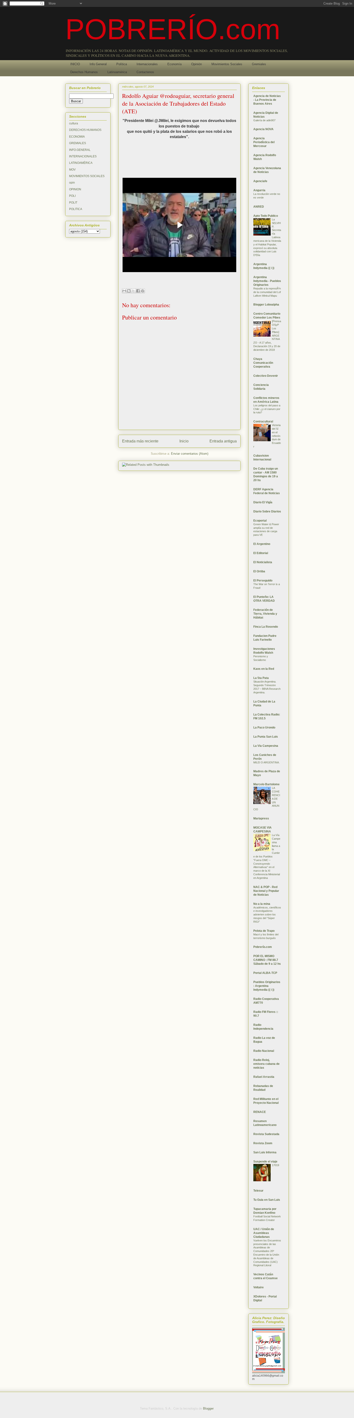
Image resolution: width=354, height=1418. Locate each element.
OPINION (75, 189)
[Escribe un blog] (128, 290)
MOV (72, 169)
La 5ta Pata (261, 678)
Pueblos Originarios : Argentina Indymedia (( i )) (266, 985)
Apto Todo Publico (265, 215)
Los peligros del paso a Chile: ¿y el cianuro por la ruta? (266, 409)
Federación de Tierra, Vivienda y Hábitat (265, 613)
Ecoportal (260, 520)
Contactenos (145, 72)
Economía (174, 64)
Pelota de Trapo (264, 931)
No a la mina (261, 904)
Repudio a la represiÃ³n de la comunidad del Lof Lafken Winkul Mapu (267, 292)
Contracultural (263, 421)
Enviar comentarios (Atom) (189, 453)
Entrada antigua (223, 441)
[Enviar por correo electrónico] (124, 290)
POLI (72, 196)
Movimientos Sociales (226, 64)
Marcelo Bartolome (266, 784)
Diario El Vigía (262, 502)
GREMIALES (77, 143)
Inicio (184, 441)
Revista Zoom (262, 1143)
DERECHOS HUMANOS (85, 130)
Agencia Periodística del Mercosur (264, 142)
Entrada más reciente (140, 441)
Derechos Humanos (84, 72)
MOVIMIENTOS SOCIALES (87, 176)
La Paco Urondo (264, 727)
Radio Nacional (263, 1051)
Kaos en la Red (263, 669)
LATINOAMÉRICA (80, 163)
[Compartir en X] (133, 290)
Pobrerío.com (262, 947)
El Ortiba (259, 571)
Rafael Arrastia (263, 1077)
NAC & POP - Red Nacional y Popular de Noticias (266, 890)
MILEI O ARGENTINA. (266, 762)
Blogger (208, 1408)
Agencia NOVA (263, 129)
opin (72, 182)
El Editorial (260, 553)
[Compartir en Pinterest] (142, 290)
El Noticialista (262, 562)
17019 (275, 1165)
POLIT (73, 202)
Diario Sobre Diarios (267, 511)
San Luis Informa (264, 1152)
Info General (98, 64)
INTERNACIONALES (83, 156)
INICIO (75, 64)
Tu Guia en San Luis (266, 1199)
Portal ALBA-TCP (265, 973)
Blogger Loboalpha (266, 304)
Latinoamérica (117, 72)
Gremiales (259, 64)
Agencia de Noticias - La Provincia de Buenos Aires (267, 99)
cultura (73, 123)
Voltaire (258, 1287)
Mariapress (261, 818)
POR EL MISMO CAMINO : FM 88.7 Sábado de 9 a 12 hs (267, 959)
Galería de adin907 (264, 120)
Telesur (258, 1190)
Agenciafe (260, 181)
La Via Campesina (265, 745)
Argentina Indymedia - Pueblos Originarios (267, 281)
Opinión (196, 64)
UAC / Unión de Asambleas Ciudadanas (263, 1233)
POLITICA (75, 209)
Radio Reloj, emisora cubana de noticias (266, 1063)
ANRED (258, 206)
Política (121, 64)
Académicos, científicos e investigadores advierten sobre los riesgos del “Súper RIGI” (267, 914)
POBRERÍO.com (172, 29)
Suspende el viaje (265, 1161)
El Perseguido (262, 580)
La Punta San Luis (265, 736)
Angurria (259, 190)
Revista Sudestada (266, 1134)
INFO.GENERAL (80, 150)
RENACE (259, 1112)
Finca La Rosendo (265, 626)
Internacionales (147, 64)
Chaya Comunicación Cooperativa (263, 362)
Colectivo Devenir (265, 375)
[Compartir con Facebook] (138, 290)
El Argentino (261, 544)
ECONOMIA (77, 136)
